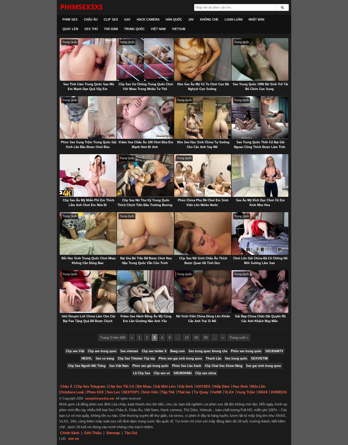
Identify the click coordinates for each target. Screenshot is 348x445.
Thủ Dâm (111, 29)
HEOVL (86, 358)
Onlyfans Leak (72, 392)
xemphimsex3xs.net (99, 398)
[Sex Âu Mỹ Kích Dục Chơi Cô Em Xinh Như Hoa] (260, 175)
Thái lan (184, 392)
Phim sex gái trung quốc (150, 366)
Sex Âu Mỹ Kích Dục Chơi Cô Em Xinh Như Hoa (260, 202)
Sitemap (113, 433)
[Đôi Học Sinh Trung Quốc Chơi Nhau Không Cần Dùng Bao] (88, 234)
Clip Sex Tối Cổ (121, 386)
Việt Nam (158, 29)
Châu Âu (91, 19)
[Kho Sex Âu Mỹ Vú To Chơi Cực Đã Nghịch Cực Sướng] (203, 59)
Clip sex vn (162, 373)
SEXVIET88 (259, 358)
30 (206, 337)
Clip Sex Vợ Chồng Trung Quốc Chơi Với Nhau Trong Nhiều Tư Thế (146, 86)
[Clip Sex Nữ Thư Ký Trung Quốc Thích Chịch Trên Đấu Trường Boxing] (145, 175)
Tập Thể (167, 392)
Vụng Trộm (246, 392)
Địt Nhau (144, 386)
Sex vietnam (129, 351)
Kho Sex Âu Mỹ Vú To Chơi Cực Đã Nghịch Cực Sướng (203, 86)
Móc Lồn (258, 386)
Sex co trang (105, 358)
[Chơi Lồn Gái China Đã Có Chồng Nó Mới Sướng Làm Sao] (260, 234)
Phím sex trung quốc (246, 351)
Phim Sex (70, 19)
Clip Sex (111, 19)
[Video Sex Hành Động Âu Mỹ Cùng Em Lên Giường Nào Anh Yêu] (145, 292)
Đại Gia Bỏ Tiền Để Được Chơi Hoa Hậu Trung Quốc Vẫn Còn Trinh (146, 260)
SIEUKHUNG (183, 373)
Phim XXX (95, 392)
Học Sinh (240, 386)
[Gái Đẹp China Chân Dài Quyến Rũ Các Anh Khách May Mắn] (260, 292)
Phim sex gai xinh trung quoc (180, 358)
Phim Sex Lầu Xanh (186, 366)
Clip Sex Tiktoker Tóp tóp (136, 358)
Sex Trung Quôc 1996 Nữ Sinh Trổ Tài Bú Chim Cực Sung (260, 86)
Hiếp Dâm (222, 386)
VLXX (229, 392)
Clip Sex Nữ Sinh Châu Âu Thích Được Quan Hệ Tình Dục (203, 260)
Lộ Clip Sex (141, 373)
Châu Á (66, 386)
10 (187, 337)
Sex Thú (91, 29)
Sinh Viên (150, 392)
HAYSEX (203, 386)
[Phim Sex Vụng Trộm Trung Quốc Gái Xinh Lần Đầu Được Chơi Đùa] (88, 117)
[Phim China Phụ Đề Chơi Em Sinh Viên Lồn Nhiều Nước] (203, 175)
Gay (127, 19)
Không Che (209, 19)
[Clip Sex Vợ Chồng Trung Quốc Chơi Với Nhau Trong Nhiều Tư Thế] (145, 59)
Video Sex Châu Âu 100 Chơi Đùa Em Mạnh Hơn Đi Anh (145, 144)
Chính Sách (69, 433)
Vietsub (178, 29)
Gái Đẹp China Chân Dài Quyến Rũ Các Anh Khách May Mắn (260, 319)
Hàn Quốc (174, 19)
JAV (191, 19)
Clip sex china (205, 373)
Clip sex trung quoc (102, 351)
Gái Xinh (186, 386)
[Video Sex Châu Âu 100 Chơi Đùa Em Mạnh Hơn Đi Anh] (145, 117)
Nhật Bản (256, 19)
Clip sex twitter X (154, 351)
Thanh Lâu (213, 358)
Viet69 (216, 392)
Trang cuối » (238, 337)
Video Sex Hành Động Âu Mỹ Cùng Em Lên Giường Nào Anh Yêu (145, 319)
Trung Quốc (134, 29)
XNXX (263, 392)
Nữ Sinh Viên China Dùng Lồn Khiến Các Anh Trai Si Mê (203, 319)
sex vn (73, 438)
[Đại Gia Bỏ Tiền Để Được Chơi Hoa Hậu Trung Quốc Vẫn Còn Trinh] (145, 234)
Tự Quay (201, 392)
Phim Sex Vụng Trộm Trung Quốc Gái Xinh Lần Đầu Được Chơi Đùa (88, 144)
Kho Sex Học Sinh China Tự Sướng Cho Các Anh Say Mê (203, 144)
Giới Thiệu (93, 433)
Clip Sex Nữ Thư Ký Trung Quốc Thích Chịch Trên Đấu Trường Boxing (144, 202)
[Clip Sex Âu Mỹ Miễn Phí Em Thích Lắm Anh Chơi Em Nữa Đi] (88, 175)
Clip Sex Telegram (90, 386)
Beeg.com (177, 351)
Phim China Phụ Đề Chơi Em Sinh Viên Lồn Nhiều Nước (203, 202)
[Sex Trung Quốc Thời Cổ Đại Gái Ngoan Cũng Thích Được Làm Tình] (260, 117)
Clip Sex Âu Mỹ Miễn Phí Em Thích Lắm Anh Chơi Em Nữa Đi (88, 202)
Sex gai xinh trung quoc (263, 366)
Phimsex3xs (81, 6)
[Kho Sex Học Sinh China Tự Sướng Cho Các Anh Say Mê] (203, 117)
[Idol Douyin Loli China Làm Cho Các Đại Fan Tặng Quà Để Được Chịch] (88, 292)
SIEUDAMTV (274, 351)
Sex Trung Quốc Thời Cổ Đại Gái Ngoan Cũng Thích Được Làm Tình (259, 144)
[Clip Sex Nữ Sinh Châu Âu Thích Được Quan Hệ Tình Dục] (203, 234)
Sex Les (113, 392)
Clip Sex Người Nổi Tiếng (87, 366)
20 (196, 337)
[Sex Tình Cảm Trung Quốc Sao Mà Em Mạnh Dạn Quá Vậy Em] (88, 59)
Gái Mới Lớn (165, 386)
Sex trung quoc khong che (207, 351)
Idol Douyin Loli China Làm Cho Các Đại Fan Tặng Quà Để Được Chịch (89, 319)
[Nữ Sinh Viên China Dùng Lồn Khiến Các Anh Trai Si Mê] (203, 292)
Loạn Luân (233, 19)
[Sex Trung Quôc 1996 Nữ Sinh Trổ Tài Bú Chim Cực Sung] (260, 59)
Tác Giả (131, 433)
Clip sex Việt (75, 351)
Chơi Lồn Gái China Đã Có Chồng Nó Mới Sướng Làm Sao (260, 260)
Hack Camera (148, 19)
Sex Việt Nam (119, 366)
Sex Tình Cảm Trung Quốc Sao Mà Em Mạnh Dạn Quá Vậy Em (88, 86)
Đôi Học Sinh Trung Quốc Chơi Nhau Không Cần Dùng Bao (89, 260)
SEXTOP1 (131, 392)
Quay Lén (70, 29)
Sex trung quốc (236, 358)
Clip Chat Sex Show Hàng (223, 366)
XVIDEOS (279, 392)
